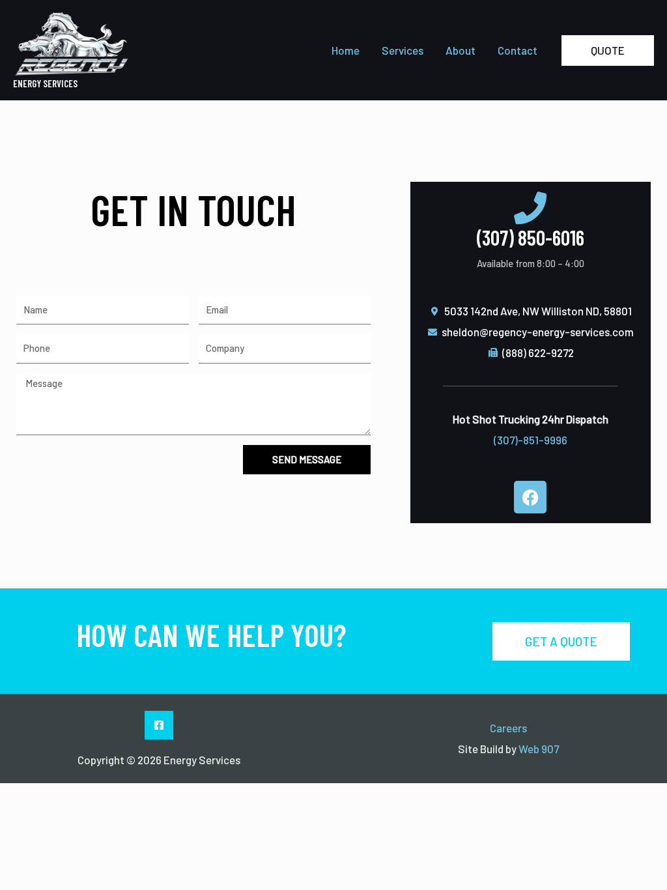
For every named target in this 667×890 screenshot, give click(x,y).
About (460, 50)
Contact (517, 50)
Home (346, 50)
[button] (607, 50)
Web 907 (538, 748)
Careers (508, 727)
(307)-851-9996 (530, 439)
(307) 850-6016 (530, 237)
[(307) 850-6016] (530, 208)
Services (402, 50)
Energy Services (45, 83)
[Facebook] (159, 725)
